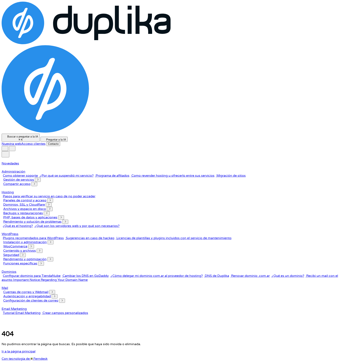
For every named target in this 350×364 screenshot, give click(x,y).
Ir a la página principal (18, 351)
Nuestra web (11, 144)
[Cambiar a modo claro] (5, 148)
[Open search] (12, 148)
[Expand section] (38, 180)
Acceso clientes (33, 144)
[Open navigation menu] (5, 154)
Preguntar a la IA (55, 139)
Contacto (53, 143)
